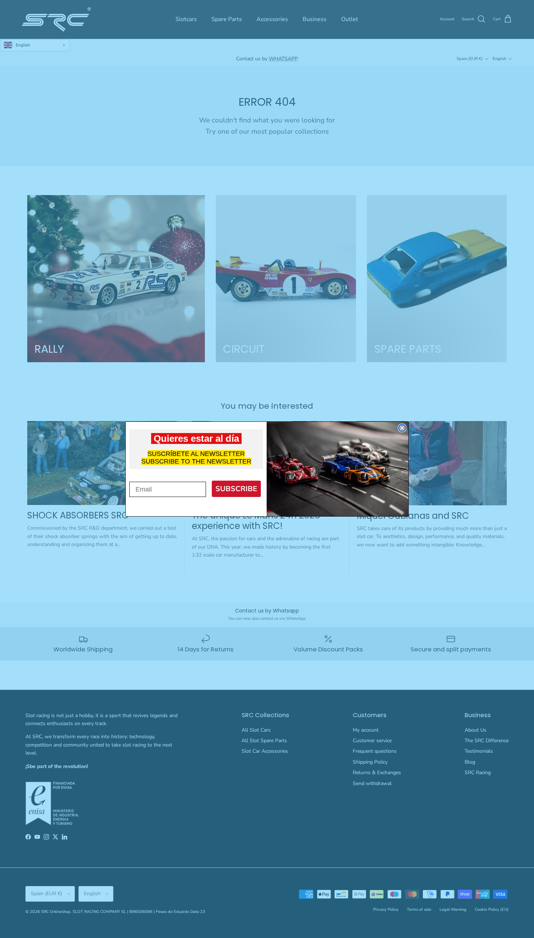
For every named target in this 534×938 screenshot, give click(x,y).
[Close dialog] (402, 428)
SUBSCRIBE (236, 489)
